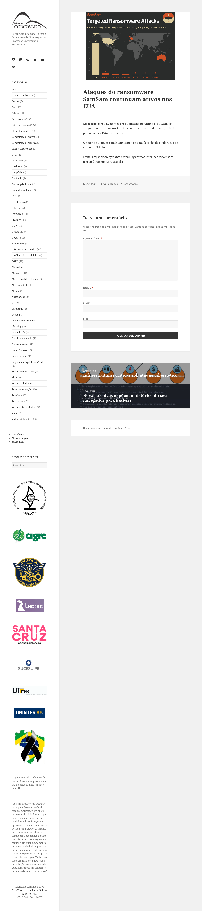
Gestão (15, 231)
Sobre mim (18, 441)
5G (13, 89)
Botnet (15, 101)
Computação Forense (23, 137)
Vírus (15, 413)
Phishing (17, 326)
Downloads (18, 434)
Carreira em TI (20, 119)
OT (13, 302)
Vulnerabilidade (21, 419)
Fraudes (16, 219)
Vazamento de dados (23, 407)
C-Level (16, 113)
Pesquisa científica (22, 320)
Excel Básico (19, 202)
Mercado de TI (20, 285)
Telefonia (17, 395)
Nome (88, 287)
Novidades (18, 297)
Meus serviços (20, 438)
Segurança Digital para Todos (28, 362)
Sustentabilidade (21, 383)
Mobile (16, 291)
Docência (17, 178)
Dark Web (17, 166)
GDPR (15, 225)
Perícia (16, 314)
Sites (14, 377)
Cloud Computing (21, 131)
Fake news (18, 208)
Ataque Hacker (20, 95)
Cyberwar (17, 160)
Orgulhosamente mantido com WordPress (106, 428)
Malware (17, 273)
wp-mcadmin (110, 183)
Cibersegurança (21, 125)
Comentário (92, 238)
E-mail (88, 303)
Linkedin (17, 267)
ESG (14, 196)
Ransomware (19, 344)
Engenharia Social (22, 190)
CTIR (14, 154)
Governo (16, 237)
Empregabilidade (21, 184)
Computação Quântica (24, 142)
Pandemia (17, 308)
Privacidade (18, 332)
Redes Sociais (19, 350)
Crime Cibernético (22, 148)
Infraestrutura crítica (24, 249)
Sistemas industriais (23, 371)
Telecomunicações (22, 389)
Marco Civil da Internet (25, 279)
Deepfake (17, 172)
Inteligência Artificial (24, 255)
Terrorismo (18, 401)
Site (85, 318)
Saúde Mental (19, 356)
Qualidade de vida (22, 338)
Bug (14, 107)
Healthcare (18, 243)
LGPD (15, 261)
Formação (17, 214)
